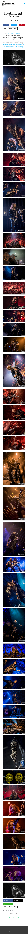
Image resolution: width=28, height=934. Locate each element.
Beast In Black (13, 28)
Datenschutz (17, 931)
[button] (6, 25)
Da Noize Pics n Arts (13, 33)
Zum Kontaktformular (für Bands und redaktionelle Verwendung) (13, 46)
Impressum (10, 931)
